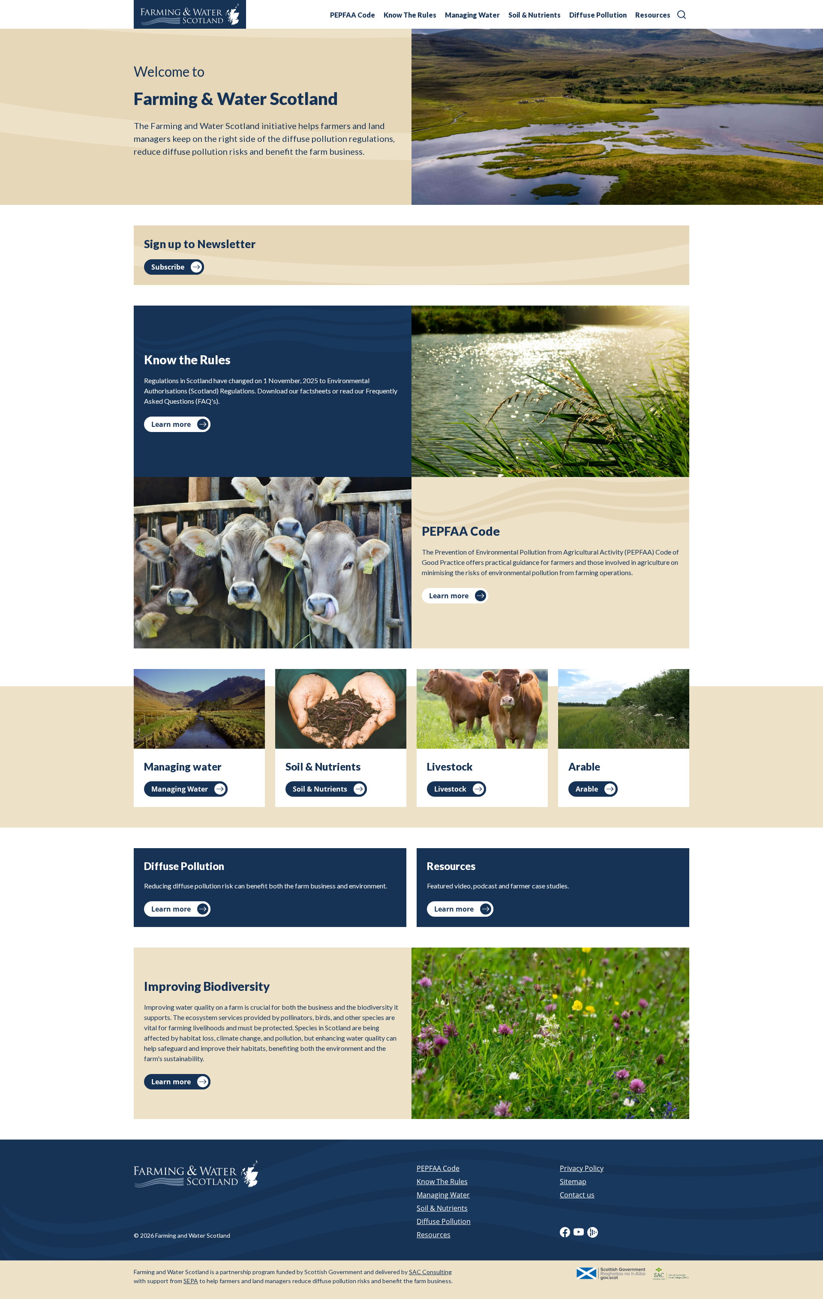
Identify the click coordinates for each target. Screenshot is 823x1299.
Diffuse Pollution (598, 15)
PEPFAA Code (352, 15)
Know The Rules (410, 15)
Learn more (171, 424)
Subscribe (167, 267)
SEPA (190, 1280)
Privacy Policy (582, 1168)
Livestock (450, 789)
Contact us (577, 1195)
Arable (587, 789)
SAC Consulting (430, 1271)
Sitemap (573, 1181)
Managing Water (472, 15)
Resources (652, 15)
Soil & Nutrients (534, 15)
